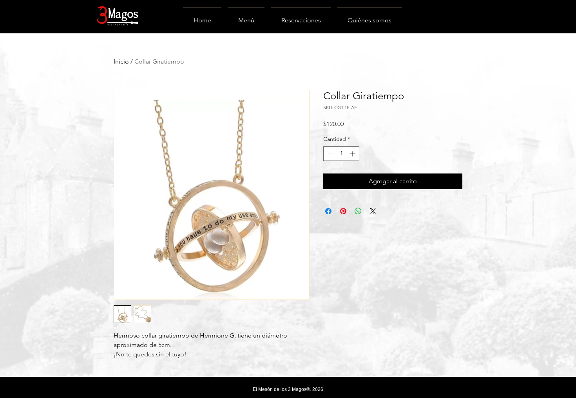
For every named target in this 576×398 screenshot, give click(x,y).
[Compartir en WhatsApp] (358, 211)
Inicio (121, 61)
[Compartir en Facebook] (328, 211)
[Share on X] (373, 211)
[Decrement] (329, 154)
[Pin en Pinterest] (343, 211)
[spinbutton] (341, 154)
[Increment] (353, 154)
